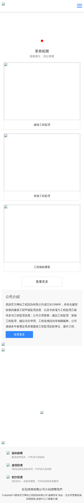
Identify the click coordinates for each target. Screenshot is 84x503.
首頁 (24, 489)
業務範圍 (33, 489)
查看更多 (42, 281)
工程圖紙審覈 (42, 267)
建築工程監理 (42, 124)
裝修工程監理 (42, 195)
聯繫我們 (56, 489)
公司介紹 (45, 489)
